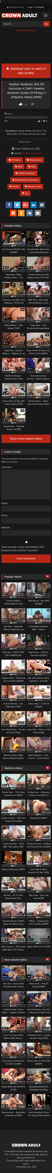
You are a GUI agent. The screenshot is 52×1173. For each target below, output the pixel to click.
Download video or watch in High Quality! (28, 71)
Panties (15, 186)
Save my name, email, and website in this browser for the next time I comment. (22, 549)
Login (30, 7)
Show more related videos (26, 438)
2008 (20, 166)
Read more (24, 142)
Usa (26, 193)
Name (5, 503)
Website (5, 527)
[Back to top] (43, 1165)
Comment (6, 467)
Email (5, 515)
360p (33, 166)
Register (40, 7)
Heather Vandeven (31, 153)
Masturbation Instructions (26, 180)
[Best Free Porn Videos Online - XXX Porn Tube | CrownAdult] (21, 15)
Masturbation (36, 160)
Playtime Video (34, 186)
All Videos (16, 160)
